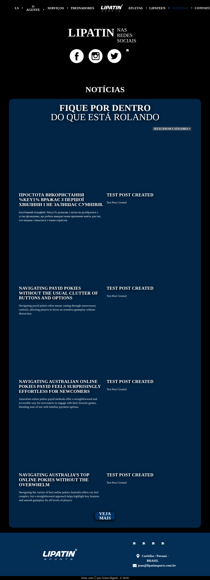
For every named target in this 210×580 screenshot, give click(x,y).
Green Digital (110, 578)
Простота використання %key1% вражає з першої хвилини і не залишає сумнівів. (61, 207)
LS (17, 8)
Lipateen (157, 8)
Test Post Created (130, 198)
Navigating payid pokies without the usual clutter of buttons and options (58, 300)
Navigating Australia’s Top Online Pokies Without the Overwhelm (59, 487)
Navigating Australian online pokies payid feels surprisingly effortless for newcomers (60, 393)
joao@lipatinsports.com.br (157, 565)
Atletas (135, 8)
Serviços (56, 8)
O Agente (33, 8)
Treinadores (82, 8)
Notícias (180, 8)
